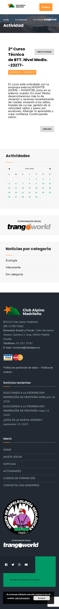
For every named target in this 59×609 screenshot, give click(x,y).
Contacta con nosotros (21, 485)
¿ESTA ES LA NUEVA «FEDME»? (22, 420)
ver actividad (44, 51)
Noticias (9, 464)
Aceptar (41, 598)
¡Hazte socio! (12, 457)
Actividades (12, 471)
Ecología (11, 260)
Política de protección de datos (21, 367)
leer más (47, 129)
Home (7, 450)
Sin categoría (14, 274)
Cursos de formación (19, 478)
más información (22, 598)
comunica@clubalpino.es (26, 347)
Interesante (13, 267)
